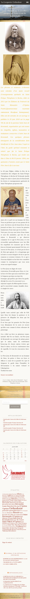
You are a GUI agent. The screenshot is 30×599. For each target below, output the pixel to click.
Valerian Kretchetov (9, 531)
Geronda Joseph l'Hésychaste (16, 497)
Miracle (4, 501)
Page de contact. (7, 542)
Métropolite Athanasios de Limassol (13, 502)
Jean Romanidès (21, 498)
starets (24, 525)
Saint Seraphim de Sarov (12, 523)
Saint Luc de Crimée (17, 520)
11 (21, 452)
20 (3, 456)
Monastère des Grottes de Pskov (14, 501)
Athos (19, 494)
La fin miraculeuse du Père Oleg (15, 395)
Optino (5, 508)
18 (21, 454)
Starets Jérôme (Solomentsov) (9, 526)
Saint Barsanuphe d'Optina (14, 515)
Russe (8, 380)
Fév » (26, 460)
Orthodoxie (5, 381)
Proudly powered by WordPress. (10, 595)
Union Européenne (21, 529)
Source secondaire (7, 375)
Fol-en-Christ (15, 495)
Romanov (10, 512)
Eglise (10, 495)
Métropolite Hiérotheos (8, 504)
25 (21, 456)
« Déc (4, 460)
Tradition (19, 526)
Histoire (14, 499)
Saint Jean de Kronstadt (17, 380)
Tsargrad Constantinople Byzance (12, 528)
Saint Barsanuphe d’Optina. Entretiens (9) (13, 422)
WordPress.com (15, 597)
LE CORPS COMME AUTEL (10, 564)
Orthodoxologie (16, 573)
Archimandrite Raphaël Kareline (9, 494)
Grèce (4, 499)
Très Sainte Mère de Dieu (14, 527)
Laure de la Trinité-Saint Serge (11, 500)
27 (3, 458)
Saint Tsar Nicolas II (15, 525)
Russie (10, 381)
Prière (18, 510)
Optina (24, 506)
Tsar (16, 528)
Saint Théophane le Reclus (19, 382)
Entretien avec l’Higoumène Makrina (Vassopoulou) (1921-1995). (15, 389)
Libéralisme (24, 500)
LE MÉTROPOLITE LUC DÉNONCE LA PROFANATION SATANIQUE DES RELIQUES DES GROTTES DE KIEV (14, 578)
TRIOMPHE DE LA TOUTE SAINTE (12, 562)
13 (3, 454)
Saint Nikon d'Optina (11, 522)
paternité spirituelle (9, 510)
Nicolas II (18, 506)
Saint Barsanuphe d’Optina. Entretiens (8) (13, 428)
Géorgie (9, 498)
